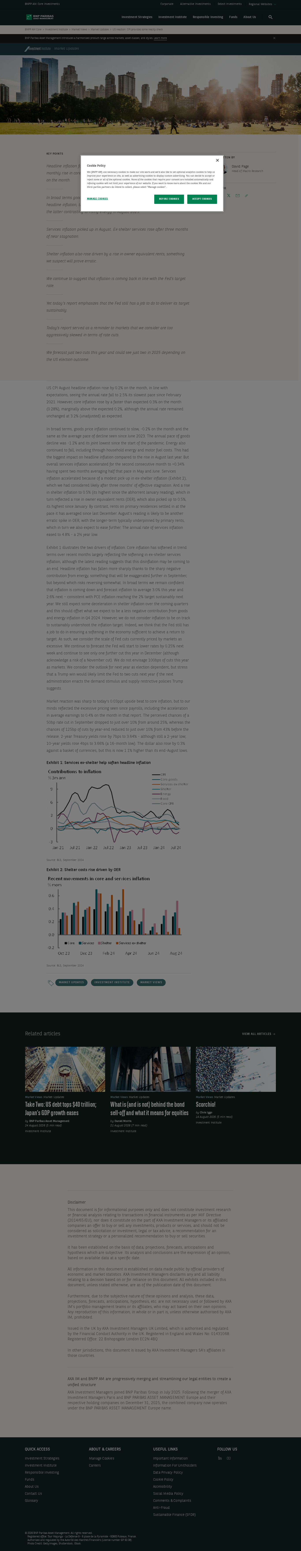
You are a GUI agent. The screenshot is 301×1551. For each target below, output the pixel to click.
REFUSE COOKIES (169, 199)
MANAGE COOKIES (97, 198)
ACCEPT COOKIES (202, 199)
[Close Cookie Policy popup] (217, 160)
